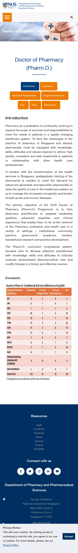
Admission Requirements (24, 95)
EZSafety (39, 448)
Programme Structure (54, 95)
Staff (39, 425)
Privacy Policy (11, 545)
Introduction (29, 86)
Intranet (39, 441)
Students (39, 433)
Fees (22, 105)
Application (48, 86)
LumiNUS (39, 429)
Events (39, 445)
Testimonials (50, 105)
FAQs (34, 105)
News (39, 437)
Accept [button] (68, 536)
